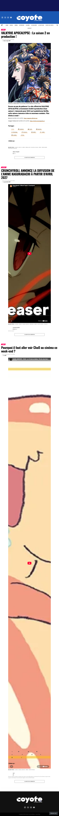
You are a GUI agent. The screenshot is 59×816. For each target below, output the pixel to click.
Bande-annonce (26, 324)
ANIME (7, 25)
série (40, 147)
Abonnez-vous (53, 813)
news (24, 147)
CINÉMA (16, 25)
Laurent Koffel (6, 181)
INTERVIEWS (21, 25)
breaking (32, 324)
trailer (45, 324)
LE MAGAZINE (34, 25)
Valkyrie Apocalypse (13, 148)
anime (16, 147)
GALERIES (28, 25)
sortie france (40, 324)
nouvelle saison (35, 147)
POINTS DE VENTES (49, 25)
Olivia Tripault (6, 40)
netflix (20, 147)
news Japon (28, 147)
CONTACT (29, 28)
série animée (44, 147)
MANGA (11, 25)
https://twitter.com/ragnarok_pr (37, 121)
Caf (4, 355)
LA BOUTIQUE (41, 25)
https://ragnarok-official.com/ (30, 118)
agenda (16, 324)
